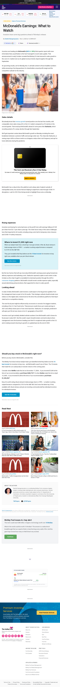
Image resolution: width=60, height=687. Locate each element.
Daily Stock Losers (54, 16)
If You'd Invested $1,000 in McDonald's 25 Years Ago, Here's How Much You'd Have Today (15, 431)
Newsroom (28, 636)
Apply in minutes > (30, 178)
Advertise (28, 641)
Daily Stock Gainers (52, 14)
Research (28, 634)
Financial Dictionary (43, 658)
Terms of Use (7, 682)
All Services (45, 629)
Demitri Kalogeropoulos (12, 39)
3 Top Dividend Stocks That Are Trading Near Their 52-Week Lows (44, 454)
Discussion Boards (43, 653)
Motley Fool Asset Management (33, 665)
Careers (28, 632)
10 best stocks (36, 254)
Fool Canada (29, 653)
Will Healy (12, 428)
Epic (43, 634)
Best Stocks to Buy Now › (45, 7)
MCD (28, 51)
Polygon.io (20, 640)
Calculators (41, 655)
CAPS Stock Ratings (44, 651)
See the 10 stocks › (11, 394)
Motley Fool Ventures (31, 669)
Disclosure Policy (26, 682)
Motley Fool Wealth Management (34, 667)
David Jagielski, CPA (15, 452)
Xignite (13, 640)
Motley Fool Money (46, 644)
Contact (28, 639)
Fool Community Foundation (32, 672)
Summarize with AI (33, 43)
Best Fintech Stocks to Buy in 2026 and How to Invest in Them (44, 476)
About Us (28, 629)
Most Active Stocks (52, 12)
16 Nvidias (49, 523)
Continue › (10, 537)
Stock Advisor (45, 632)
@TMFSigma (27, 501)
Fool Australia (29, 651)
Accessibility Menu (30, 1)
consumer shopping (8, 280)
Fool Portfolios (45, 639)
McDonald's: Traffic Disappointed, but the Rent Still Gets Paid (15, 476)
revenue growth (20, 121)
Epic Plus (44, 636)
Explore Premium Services (19, 21)
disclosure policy (49, 511)
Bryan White (13, 474)
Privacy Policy (16, 682)
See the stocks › (12, 261)
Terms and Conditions (25, 684)
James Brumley (43, 428)
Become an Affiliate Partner (32, 674)
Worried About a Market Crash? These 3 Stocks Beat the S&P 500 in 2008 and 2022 (15, 454)
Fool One (44, 641)
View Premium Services (46, 612)
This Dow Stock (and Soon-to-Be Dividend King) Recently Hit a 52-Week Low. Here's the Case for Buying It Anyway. (43, 432)
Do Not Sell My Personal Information (42, 684)
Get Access (16, 581)
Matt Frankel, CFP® (44, 474)
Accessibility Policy (37, 682)
